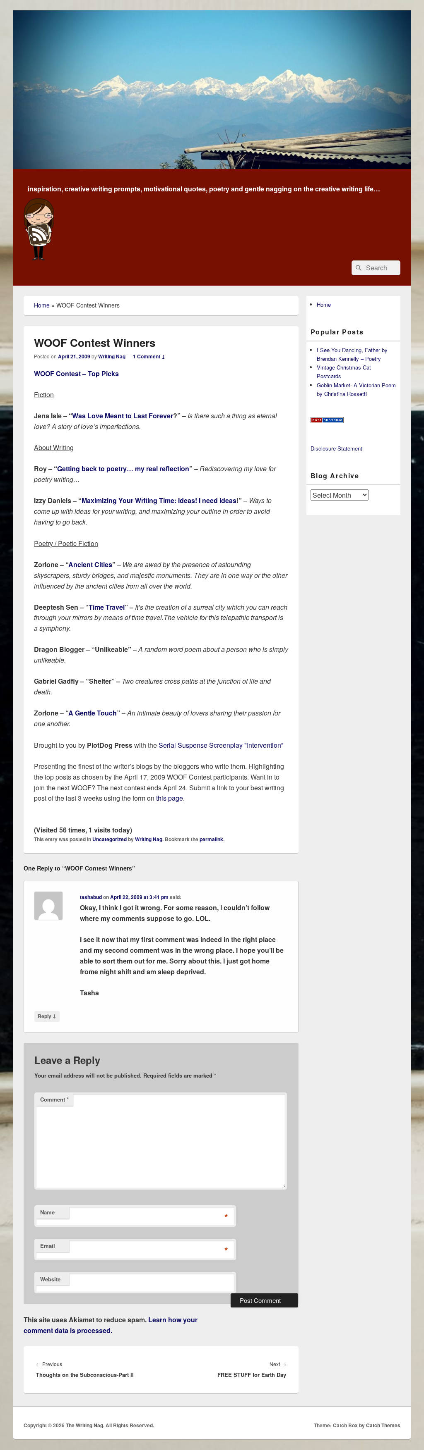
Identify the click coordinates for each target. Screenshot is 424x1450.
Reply (47, 1016)
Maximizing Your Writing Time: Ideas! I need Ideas (159, 500)
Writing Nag (111, 356)
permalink (211, 839)
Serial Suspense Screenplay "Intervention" (220, 745)
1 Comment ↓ (149, 356)
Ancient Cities (90, 564)
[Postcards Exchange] (327, 421)
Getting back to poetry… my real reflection (123, 468)
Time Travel (107, 607)
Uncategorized (109, 839)
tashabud (91, 897)
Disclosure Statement (336, 448)
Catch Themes (383, 1425)
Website (50, 1279)
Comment (54, 1099)
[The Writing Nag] (212, 166)
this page (169, 798)
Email (47, 1246)
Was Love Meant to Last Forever (122, 415)
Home (42, 305)
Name (47, 1212)
